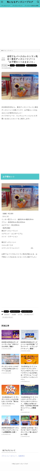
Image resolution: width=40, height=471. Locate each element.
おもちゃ (6, 314)
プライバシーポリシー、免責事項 (13, 456)
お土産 (14, 314)
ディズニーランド (31, 65)
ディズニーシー (20, 65)
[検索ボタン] (38, 2)
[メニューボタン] (2, 2)
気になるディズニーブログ (20, 2)
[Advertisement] (20, 28)
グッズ (12, 65)
